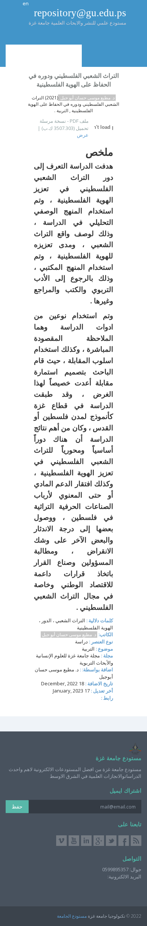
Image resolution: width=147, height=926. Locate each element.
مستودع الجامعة (72, 916)
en (26, 3)
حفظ (17, 806)
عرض (83, 134)
